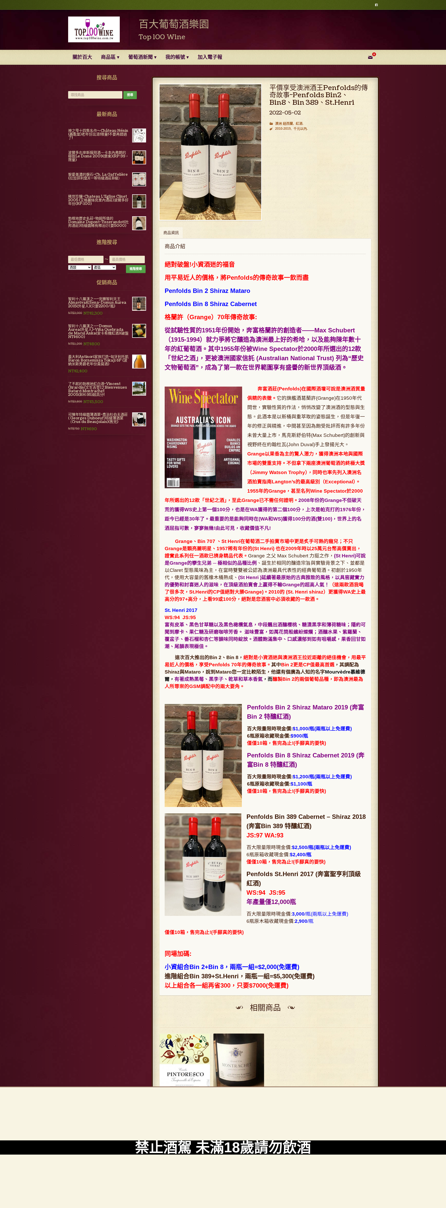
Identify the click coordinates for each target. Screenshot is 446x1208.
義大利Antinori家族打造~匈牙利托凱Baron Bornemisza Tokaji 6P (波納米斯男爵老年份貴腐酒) (98, 360)
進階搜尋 (136, 269)
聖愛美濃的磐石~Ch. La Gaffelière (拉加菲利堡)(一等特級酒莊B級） (98, 176)
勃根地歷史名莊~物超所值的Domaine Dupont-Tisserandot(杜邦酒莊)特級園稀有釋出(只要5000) (98, 222)
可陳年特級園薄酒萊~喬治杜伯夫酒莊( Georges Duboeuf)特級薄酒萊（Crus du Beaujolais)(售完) (98, 418)
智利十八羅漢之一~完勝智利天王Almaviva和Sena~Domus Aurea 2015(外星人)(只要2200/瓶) (97, 303)
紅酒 (299, 123)
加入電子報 (210, 57)
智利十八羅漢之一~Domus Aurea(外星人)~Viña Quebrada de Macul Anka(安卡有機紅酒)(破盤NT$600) (98, 331)
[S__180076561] (210, 152)
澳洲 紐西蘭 (284, 123)
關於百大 (82, 57)
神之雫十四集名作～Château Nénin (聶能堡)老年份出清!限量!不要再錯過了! (98, 134)
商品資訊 (171, 233)
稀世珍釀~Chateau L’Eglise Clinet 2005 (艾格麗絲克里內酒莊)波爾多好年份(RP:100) (98, 200)
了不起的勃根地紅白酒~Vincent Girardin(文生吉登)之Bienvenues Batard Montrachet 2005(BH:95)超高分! (97, 389)
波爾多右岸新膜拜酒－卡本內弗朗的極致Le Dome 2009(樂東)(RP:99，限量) (98, 156)
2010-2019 (283, 129)
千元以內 (300, 129)
